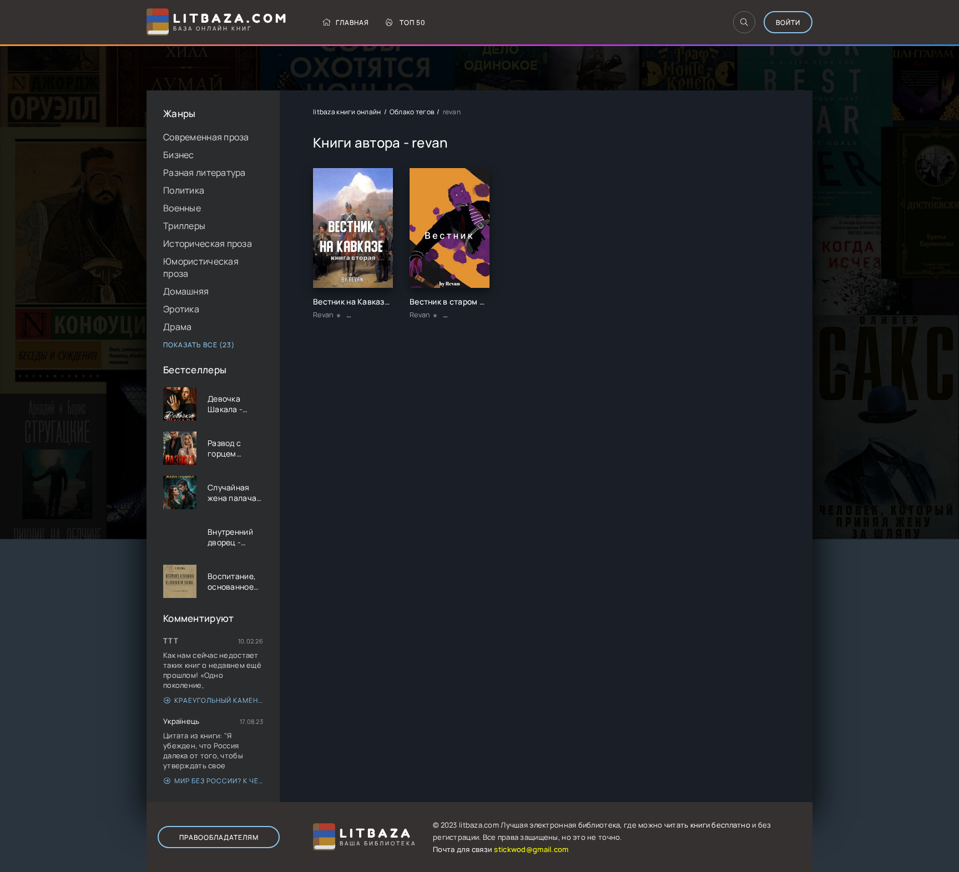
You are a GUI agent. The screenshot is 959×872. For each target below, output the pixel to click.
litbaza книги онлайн (347, 111)
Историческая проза (207, 243)
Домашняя (186, 291)
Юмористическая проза (201, 267)
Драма (177, 327)
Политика (183, 190)
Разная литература (204, 172)
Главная (352, 22)
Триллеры (184, 226)
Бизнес (178, 155)
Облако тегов (412, 111)
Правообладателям (219, 837)
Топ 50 (413, 22)
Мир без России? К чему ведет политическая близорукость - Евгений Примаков (218, 780)
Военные (182, 208)
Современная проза (206, 137)
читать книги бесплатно (707, 825)
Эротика (181, 309)
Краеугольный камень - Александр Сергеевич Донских (218, 700)
